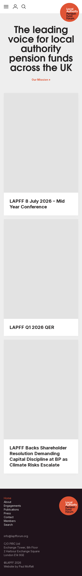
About (7, 502)
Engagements (12, 505)
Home (7, 498)
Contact (9, 517)
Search (8, 524)
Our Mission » (41, 79)
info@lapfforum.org (16, 536)
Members (10, 520)
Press (7, 513)
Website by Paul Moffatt (19, 566)
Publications (11, 509)
